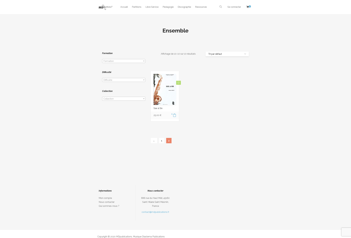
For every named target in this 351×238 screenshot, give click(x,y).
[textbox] (123, 61)
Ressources (201, 7)
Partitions (136, 7)
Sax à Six (158, 108)
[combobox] (123, 61)
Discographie (184, 7)
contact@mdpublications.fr (155, 212)
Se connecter (234, 7)
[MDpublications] (105, 7)
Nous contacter (106, 202)
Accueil (124, 7)
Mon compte (105, 198)
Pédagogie (168, 7)
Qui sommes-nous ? (109, 206)
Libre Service (151, 7)
